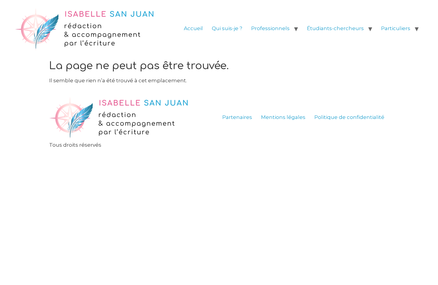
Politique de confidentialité (349, 117)
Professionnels (270, 28)
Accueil (193, 28)
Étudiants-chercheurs (335, 28)
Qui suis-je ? (227, 28)
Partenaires (237, 117)
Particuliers (395, 28)
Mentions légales (283, 117)
